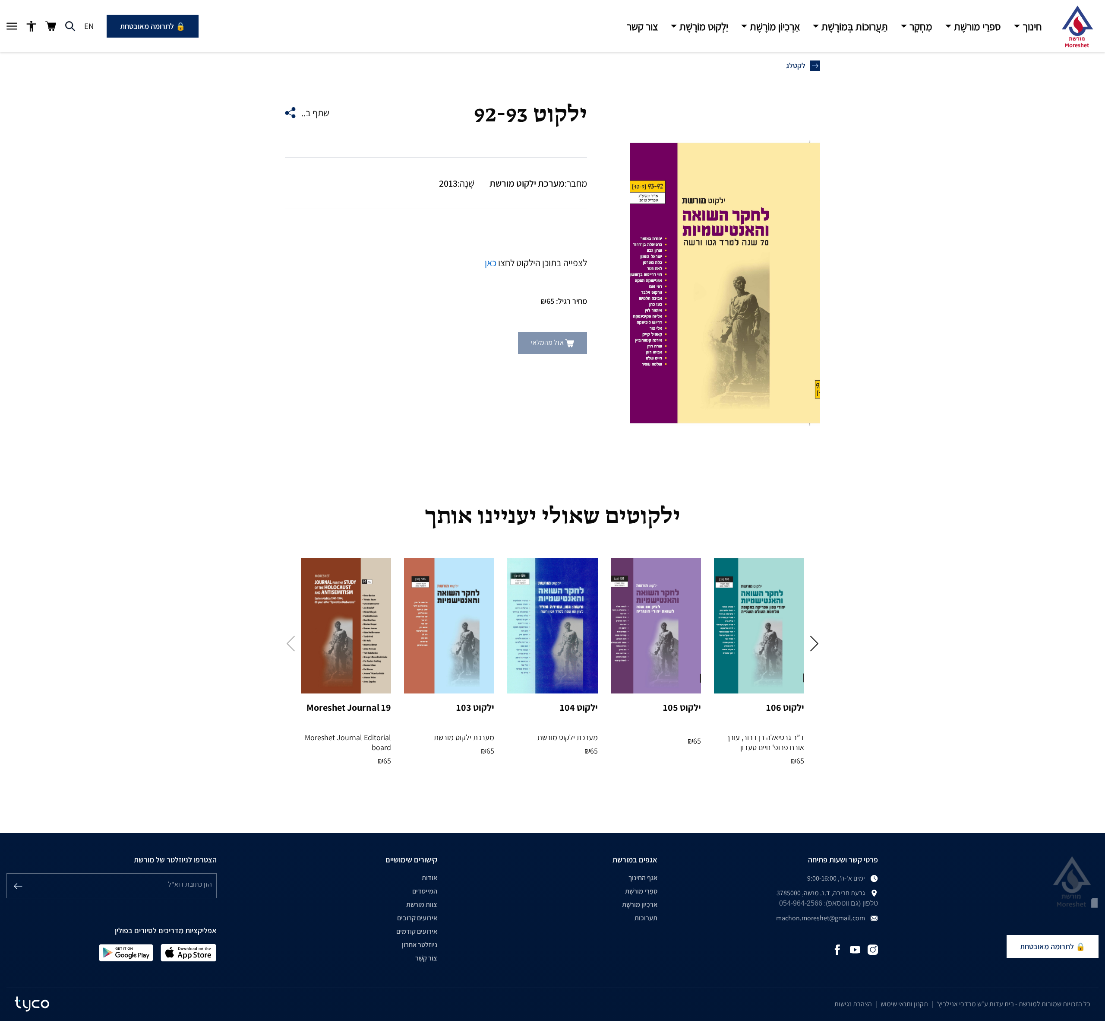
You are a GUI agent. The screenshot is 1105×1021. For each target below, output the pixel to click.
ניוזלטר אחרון (419, 944)
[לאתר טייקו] (32, 1004)
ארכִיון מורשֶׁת (639, 904)
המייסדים (424, 891)
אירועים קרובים (417, 917)
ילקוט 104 (579, 707)
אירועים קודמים (416, 931)
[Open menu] (11, 26)
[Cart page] (50, 26)
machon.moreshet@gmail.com (820, 917)
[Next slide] (814, 643)
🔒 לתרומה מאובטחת (152, 26)
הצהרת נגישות (853, 1003)
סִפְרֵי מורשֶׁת (641, 891)
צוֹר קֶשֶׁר (426, 958)
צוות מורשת (421, 904)
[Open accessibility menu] (31, 26)
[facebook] (837, 949)
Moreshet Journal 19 (348, 707)
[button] (1027, 26)
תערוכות (646, 917)
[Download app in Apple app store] (189, 952)
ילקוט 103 (475, 707)
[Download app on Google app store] (126, 952)
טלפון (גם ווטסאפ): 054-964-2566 (828, 903)
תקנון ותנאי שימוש (904, 1003)
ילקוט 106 (785, 707)
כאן (490, 263)
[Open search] (70, 26)
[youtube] (855, 949)
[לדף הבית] (1077, 26)
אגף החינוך (642, 877)
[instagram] (873, 949)
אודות (429, 877)
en (89, 26)
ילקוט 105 (682, 707)
